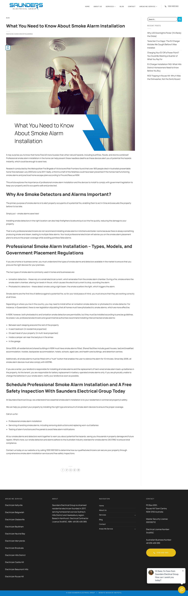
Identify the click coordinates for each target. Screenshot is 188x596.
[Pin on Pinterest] (74, 470)
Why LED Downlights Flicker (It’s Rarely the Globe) (164, 35)
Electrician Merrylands (15, 540)
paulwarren (28, 34)
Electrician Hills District (15, 555)
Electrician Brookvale (14, 548)
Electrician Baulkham (14, 526)
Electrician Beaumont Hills (16, 569)
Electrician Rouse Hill (14, 576)
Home (87, 6)
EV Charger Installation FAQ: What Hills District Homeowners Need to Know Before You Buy (164, 67)
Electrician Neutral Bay (15, 533)
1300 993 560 (173, 6)
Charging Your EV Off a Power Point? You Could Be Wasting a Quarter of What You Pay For (163, 56)
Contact (132, 6)
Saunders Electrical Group (83, 593)
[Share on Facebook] (62, 470)
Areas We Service (147, 6)
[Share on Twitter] (66, 470)
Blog (122, 6)
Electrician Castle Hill (14, 562)
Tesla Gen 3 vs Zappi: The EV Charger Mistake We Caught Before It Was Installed (163, 44)
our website (30, 450)
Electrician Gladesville (15, 519)
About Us (98, 6)
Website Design (105, 593)
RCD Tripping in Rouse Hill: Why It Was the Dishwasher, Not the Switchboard (164, 77)
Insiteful (118, 593)
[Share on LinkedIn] (78, 470)
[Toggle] (135, 515)
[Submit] (180, 19)
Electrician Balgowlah (14, 512)
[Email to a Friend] (70, 470)
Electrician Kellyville (14, 505)
